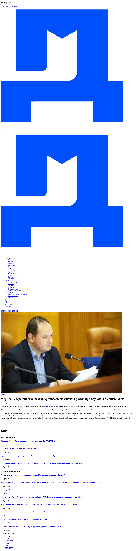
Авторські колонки (14, 290)
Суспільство (12, 261)
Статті (7, 280)
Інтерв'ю (11, 284)
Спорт (10, 267)
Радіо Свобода (48, 406)
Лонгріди (11, 297)
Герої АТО (11, 287)
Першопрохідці (13, 289)
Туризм (10, 268)
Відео (6, 302)
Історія (10, 285)
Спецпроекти (9, 292)
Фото (6, 299)
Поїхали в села (13, 296)
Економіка (11, 265)
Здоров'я (11, 277)
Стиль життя (12, 273)
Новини (7, 258)
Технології (11, 270)
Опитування (9, 304)
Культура (11, 263)
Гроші (10, 275)
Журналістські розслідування (17, 294)
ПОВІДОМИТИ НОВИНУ (9, 6)
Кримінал (11, 272)
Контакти (8, 306)
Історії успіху (12, 282)
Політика (11, 260)
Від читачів (12, 279)
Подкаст (7, 301)
